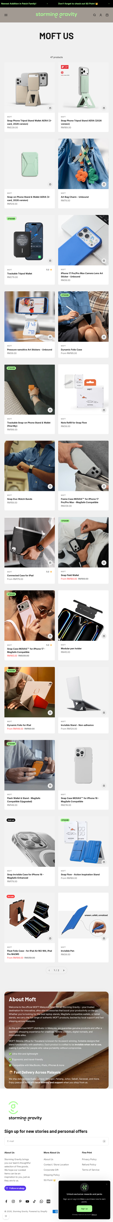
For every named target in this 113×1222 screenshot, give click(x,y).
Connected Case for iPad (20, 575)
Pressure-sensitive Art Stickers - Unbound (29, 349)
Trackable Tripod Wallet (19, 273)
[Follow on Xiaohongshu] (48, 1201)
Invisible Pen (67, 950)
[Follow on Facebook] (6, 1201)
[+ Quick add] (50, 108)
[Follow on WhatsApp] (41, 1201)
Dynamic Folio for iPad (19, 725)
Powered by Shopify (38, 1211)
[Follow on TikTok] (34, 1201)
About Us (48, 1159)
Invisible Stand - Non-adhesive (77, 725)
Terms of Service (90, 1169)
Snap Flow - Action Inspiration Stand (80, 874)
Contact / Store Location (56, 1164)
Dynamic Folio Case (71, 349)
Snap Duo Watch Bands (19, 499)
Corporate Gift (51, 1169)
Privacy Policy (89, 1159)
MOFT (9, 117)
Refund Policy (89, 1164)
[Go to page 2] (63, 970)
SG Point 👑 (50, 1180)
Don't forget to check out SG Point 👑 (39, 3)
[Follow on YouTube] (27, 1201)
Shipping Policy (52, 1174)
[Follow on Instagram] (13, 1201)
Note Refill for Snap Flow (74, 422)
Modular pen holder (71, 648)
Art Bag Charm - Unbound (75, 197)
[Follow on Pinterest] (20, 1201)
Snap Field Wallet (70, 575)
